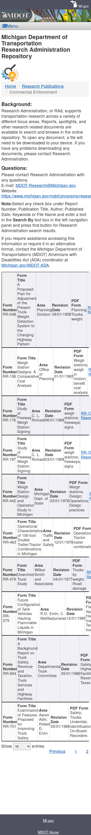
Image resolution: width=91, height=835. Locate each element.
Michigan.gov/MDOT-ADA (25, 265)
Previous (57, 751)
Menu (12, 25)
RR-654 (9, 673)
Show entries (22, 746)
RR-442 (9, 500)
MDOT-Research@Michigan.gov (46, 185)
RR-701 (9, 726)
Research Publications (43, 86)
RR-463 (9, 542)
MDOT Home (48, 832)
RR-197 (9, 459)
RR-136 (9, 376)
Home (10, 86)
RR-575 (6, 618)
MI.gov (84, 6)
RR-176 (9, 420)
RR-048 (9, 314)
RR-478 (9, 579)
